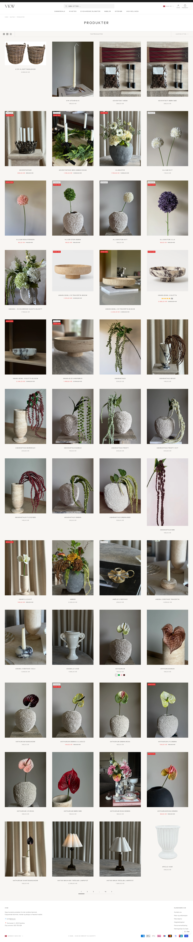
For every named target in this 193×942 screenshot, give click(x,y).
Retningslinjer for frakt (181, 929)
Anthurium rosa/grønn (120, 811)
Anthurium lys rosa (25, 811)
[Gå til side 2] (112, 891)
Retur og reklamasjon (180, 915)
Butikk (12, 17)
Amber (73, 599)
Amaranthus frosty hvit (167, 448)
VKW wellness (132, 11)
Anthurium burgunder (25, 741)
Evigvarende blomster (90, 11)
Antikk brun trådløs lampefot (120, 880)
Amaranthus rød (167, 530)
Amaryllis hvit (25, 599)
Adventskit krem (120, 100)
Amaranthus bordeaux (25, 448)
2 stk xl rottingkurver (25, 69)
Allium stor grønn (73, 239)
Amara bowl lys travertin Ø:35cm (120, 309)
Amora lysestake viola (25, 669)
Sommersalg (59, 11)
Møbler (107, 11)
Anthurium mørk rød (73, 811)
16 (105, 891)
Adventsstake (25, 170)
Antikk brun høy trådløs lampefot (72, 880)
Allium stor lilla (167, 239)
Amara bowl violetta (167, 295)
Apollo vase (167, 867)
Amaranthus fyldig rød (25, 517)
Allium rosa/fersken (25, 239)
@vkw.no (12, 919)
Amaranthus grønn (72, 517)
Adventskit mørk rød (167, 100)
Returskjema (178, 919)
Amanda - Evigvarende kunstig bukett (25, 309)
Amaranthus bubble (73, 448)
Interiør (118, 11)
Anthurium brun (167, 669)
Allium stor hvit (120, 239)
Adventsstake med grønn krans (73, 170)
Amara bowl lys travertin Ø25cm (72, 295)
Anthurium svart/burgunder (25, 880)
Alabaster (120, 170)
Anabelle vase (72, 669)
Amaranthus (120, 378)
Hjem (6, 17)
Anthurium (120, 669)
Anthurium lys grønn (167, 741)
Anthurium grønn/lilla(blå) (72, 741)
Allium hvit (167, 170)
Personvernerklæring (180, 925)
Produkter (21, 17)
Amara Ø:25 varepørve (73, 378)
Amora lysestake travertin (168, 599)
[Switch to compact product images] (11, 34)
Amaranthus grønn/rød (120, 517)
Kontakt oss (178, 912)
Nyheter (72, 11)
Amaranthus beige (167, 378)
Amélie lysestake (120, 599)
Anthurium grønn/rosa (120, 741)
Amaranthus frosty (120, 448)
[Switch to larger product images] (4, 34)
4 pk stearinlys (72, 100)
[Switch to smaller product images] (7, 34)
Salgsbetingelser (179, 922)
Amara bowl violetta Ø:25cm (25, 378)
